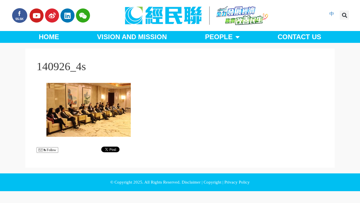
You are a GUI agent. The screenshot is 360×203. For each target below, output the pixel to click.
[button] (344, 15)
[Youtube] (37, 15)
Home (49, 37)
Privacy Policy (237, 182)
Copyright (213, 182)
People (219, 37)
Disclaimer (192, 182)
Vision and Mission (132, 37)
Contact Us (299, 37)
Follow (51, 150)
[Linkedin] (67, 15)
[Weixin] (83, 15)
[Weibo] (52, 15)
